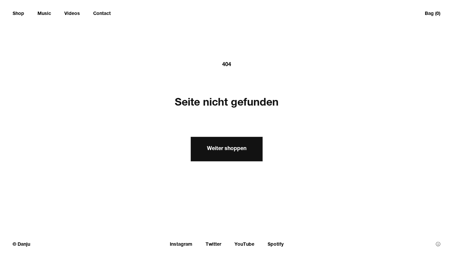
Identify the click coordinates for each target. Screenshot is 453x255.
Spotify (276, 244)
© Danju (21, 244)
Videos (72, 14)
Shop (18, 14)
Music (44, 14)
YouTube (244, 244)
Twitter (213, 244)
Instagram (181, 244)
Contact (102, 14)
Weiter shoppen (226, 149)
